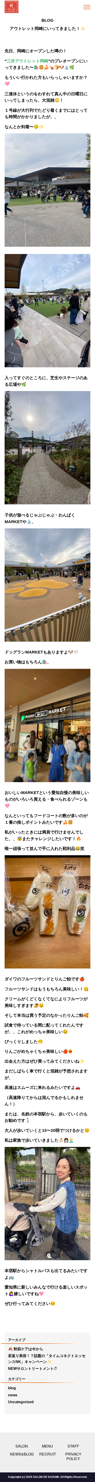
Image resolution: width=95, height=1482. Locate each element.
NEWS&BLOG (22, 1454)
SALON (21, 1446)
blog (12, 1388)
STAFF (73, 1446)
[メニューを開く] (88, 7)
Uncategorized (21, 1402)
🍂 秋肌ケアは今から (25, 1349)
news (12, 1395)
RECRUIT (47, 1454)
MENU (47, 1446)
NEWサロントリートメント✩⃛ (32, 1369)
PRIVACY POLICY (73, 1456)
